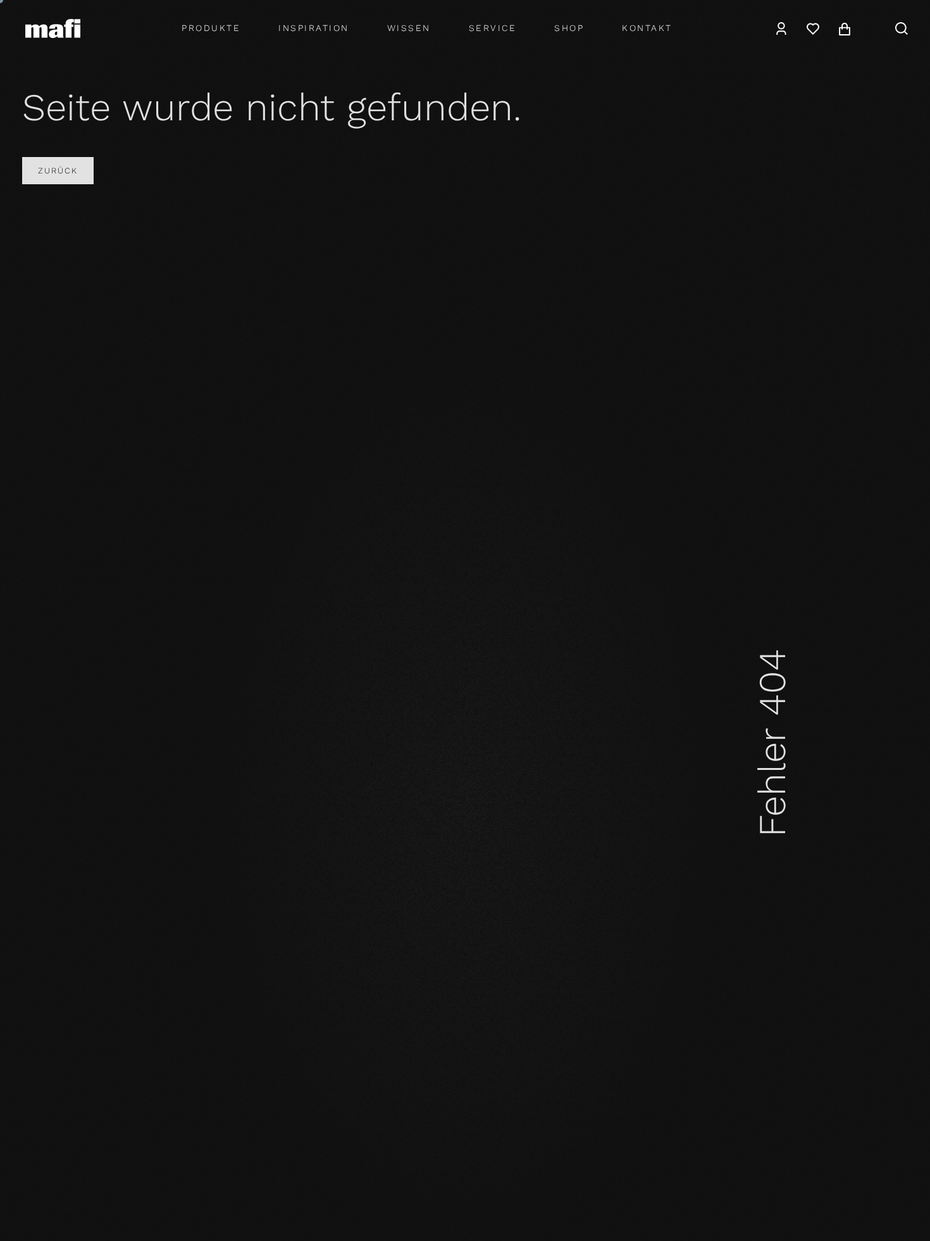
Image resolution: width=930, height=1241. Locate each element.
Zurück (58, 170)
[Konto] (781, 28)
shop (569, 28)
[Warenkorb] (844, 28)
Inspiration (313, 28)
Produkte (211, 28)
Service (493, 28)
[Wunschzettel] (813, 28)
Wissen (409, 28)
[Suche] (901, 28)
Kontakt (647, 28)
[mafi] (52, 28)
